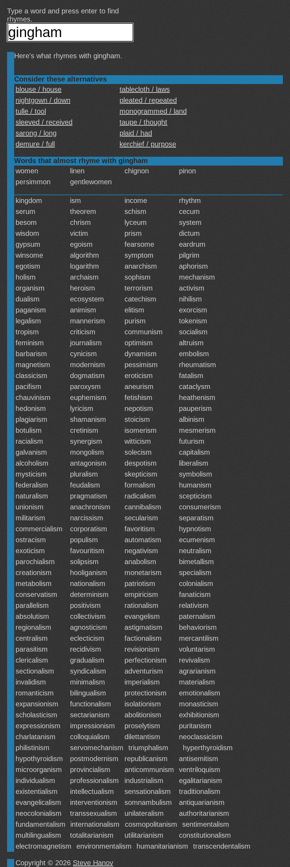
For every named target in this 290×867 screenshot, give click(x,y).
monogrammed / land (153, 111)
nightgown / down (43, 100)
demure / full (35, 144)
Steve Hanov (93, 863)
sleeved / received (44, 122)
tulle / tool (31, 111)
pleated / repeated (148, 100)
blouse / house (39, 89)
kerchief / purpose (148, 144)
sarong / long (36, 133)
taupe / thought (143, 122)
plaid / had (136, 133)
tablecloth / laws (145, 89)
